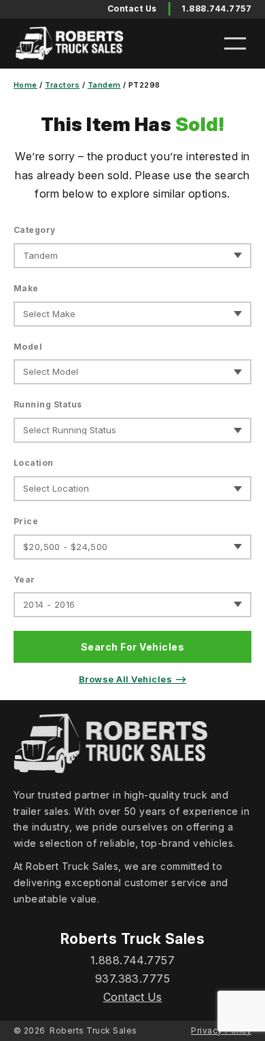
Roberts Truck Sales (93, 1030)
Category (35, 230)
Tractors (62, 85)
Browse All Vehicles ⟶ (132, 679)
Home (25, 85)
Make (26, 288)
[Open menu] (235, 43)
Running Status (48, 404)
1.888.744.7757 (216, 8)
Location (34, 463)
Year (24, 579)
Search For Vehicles (132, 647)
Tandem (104, 85)
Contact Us (132, 997)
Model (28, 347)
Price (26, 521)
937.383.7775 (133, 978)
